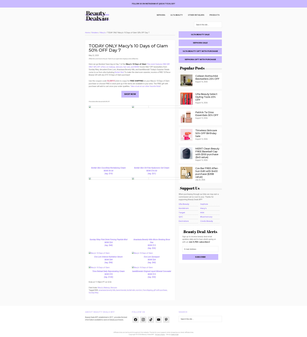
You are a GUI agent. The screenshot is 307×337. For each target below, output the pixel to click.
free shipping (148, 290)
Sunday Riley (93, 293)
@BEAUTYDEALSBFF (167, 4)
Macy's (103, 33)
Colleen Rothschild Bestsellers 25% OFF (207, 77)
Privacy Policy (160, 334)
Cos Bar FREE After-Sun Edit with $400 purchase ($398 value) (206, 172)
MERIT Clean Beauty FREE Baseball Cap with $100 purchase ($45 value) (207, 153)
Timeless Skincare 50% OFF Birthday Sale (206, 133)
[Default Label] (135, 319)
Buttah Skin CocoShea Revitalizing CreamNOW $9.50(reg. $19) (108, 171)
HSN (202, 212)
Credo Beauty (206, 221)
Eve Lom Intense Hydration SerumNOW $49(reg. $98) (108, 260)
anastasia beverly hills (107, 290)
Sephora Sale (200, 43)
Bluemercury (206, 217)
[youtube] (158, 319)
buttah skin (131, 290)
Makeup (107, 288)
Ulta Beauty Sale (200, 34)
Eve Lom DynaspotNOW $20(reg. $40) (151, 260)
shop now (130, 94)
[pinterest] (166, 319)
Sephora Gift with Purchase (200, 59)
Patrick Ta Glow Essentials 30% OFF (206, 114)
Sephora (204, 204)
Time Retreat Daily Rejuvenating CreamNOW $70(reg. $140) (108, 274)
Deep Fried (174, 334)
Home (87, 33)
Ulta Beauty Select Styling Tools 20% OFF (206, 97)
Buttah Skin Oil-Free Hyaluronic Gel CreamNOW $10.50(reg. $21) (151, 171)
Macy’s (203, 208)
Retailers (95, 33)
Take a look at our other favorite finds (145, 86)
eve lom (139, 290)
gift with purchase (160, 290)
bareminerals (121, 290)
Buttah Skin (119, 72)
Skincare (113, 288)
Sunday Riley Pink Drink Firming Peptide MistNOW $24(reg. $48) (108, 242)
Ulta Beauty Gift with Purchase (200, 51)
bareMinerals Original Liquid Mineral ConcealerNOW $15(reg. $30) (151, 274)
